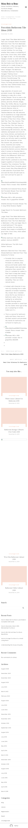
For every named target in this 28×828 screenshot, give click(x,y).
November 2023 (6, 678)
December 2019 (5, 714)
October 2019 (5, 723)
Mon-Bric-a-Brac (9, 3)
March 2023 (4, 691)
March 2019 (4, 755)
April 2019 (4, 750)
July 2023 (4, 687)
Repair (3, 816)
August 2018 (5, 768)
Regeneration (5, 811)
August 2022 (5, 700)
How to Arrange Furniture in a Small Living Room (12, 639)
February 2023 (5, 696)
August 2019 (5, 732)
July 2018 (4, 773)
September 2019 (6, 728)
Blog (2, 802)
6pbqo (16, 825)
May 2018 (4, 782)
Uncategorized (6, 24)
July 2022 (4, 705)
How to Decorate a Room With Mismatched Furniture (10, 627)
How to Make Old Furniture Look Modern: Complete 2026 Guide (13, 620)
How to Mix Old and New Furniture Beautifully (11, 633)
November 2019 (5, 718)
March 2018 (4, 791)
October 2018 (5, 764)
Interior (3, 807)
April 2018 (4, 787)
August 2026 (5, 669)
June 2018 (4, 777)
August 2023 (5, 682)
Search (4, 603)
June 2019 (4, 741)
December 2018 (5, 759)
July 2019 (4, 737)
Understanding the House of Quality (12, 645)
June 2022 (4, 709)
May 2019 (4, 746)
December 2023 (6, 673)
